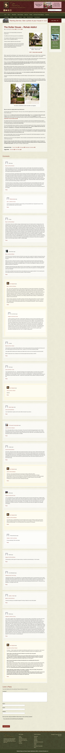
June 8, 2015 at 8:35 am (9, 409)
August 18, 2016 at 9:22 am (10, 557)
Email (4, 707)
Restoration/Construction (38, 742)
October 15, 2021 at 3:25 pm (12, 538)
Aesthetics (36, 736)
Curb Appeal (21, 147)
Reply (6, 189)
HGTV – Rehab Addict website (35, 52)
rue (9, 343)
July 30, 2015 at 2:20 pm (9, 449)
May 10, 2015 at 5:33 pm (9, 165)
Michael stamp (12, 199)
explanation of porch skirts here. (10, 118)
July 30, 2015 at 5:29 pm (11, 471)
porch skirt (12, 149)
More (35, 747)
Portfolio (20, 741)
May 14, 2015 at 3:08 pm (9, 254)
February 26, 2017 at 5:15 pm (10, 575)
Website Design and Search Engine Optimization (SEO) (27, 751)
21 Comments (19, 29)
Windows (35, 740)
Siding (35, 743)
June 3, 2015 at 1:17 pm (9, 369)
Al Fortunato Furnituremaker (14, 425)
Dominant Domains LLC (43, 751)
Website (4, 711)
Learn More (54, 20)
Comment (5, 691)
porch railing (17, 149)
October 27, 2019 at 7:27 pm (10, 616)
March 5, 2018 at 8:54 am (9, 598)
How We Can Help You (23, 740)
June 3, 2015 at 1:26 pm (11, 390)
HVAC (35, 744)
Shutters (35, 739)
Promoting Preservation (38, 746)
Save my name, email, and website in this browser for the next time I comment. (17, 716)
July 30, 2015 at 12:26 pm (10, 427)
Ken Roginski (12, 283)
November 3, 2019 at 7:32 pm (12, 648)
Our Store (20, 743)
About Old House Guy (23, 739)
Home (20, 736)
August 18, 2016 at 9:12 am (10, 495)
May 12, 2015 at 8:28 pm (9, 221)
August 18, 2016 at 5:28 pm (12, 517)
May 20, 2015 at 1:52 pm (9, 345)
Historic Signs (11, 407)
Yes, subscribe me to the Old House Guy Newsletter (13, 718)
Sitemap (20, 737)
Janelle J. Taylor (11, 595)
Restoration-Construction (29, 147)
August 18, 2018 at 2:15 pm (13, 316)
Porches (35, 737)
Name (4, 703)
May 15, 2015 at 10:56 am (11, 286)
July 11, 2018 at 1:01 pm (11, 201)
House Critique (15, 147)
